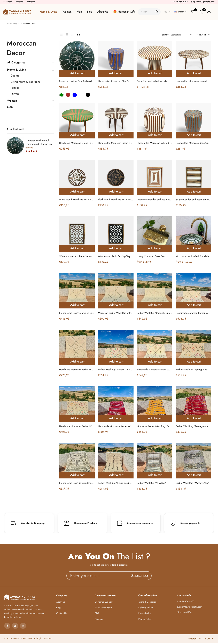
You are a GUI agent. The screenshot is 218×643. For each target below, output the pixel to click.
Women (67, 12)
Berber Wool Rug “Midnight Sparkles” (156, 313)
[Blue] (75, 95)
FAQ (97, 613)
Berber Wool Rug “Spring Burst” (192, 369)
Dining (15, 76)
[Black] (88, 95)
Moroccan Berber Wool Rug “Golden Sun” (158, 426)
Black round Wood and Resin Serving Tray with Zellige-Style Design (132, 199)
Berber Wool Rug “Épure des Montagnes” (119, 483)
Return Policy (144, 613)
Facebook (7, 1)
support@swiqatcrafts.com (203, 1)
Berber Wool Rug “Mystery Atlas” (192, 483)
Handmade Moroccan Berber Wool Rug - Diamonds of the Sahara (92, 369)
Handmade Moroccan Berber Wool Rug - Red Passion (125, 426)
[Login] (209, 12)
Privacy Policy (145, 619)
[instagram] (23, 626)
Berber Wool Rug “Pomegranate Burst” (195, 426)
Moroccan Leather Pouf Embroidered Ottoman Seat (39, 142)
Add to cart (77, 73)
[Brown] (68, 95)
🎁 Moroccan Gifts (124, 12)
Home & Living (48, 12)
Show (200, 34)
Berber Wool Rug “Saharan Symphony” (79, 483)
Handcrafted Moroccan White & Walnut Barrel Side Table (165, 143)
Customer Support (104, 602)
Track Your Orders (103, 607)
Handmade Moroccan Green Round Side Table (82, 143)
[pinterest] (15, 626)
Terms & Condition (147, 602)
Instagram (31, 1)
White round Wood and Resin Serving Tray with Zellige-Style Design (93, 199)
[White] (81, 95)
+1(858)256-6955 (179, 1)
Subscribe (139, 575)
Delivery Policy (145, 607)
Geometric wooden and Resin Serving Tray (158, 199)
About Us (102, 12)
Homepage (12, 23)
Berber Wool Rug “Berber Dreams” (116, 369)
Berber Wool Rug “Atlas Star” (151, 483)
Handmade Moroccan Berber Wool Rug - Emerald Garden (88, 426)
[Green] (61, 95)
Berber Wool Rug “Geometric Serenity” (79, 313)
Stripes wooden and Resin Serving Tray (195, 199)
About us (60, 602)
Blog (89, 12)
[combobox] (149, 11)
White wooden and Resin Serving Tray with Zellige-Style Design (91, 256)
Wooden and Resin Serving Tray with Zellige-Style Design (126, 256)
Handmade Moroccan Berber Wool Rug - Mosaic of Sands (166, 369)
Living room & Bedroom (25, 82)
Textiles (15, 88)
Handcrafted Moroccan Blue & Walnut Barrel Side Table (126, 81)
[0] (201, 11)
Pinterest (19, 1)
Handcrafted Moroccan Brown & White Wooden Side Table (128, 143)
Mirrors (15, 94)
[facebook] (7, 626)
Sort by (165, 34)
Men (79, 12)
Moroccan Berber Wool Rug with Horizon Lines (122, 313)
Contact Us (61, 613)
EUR (166, 11)
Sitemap (99, 619)
